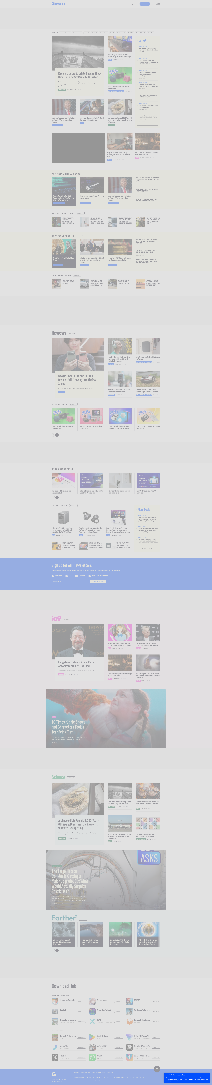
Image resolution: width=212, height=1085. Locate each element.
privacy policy (188, 1079)
